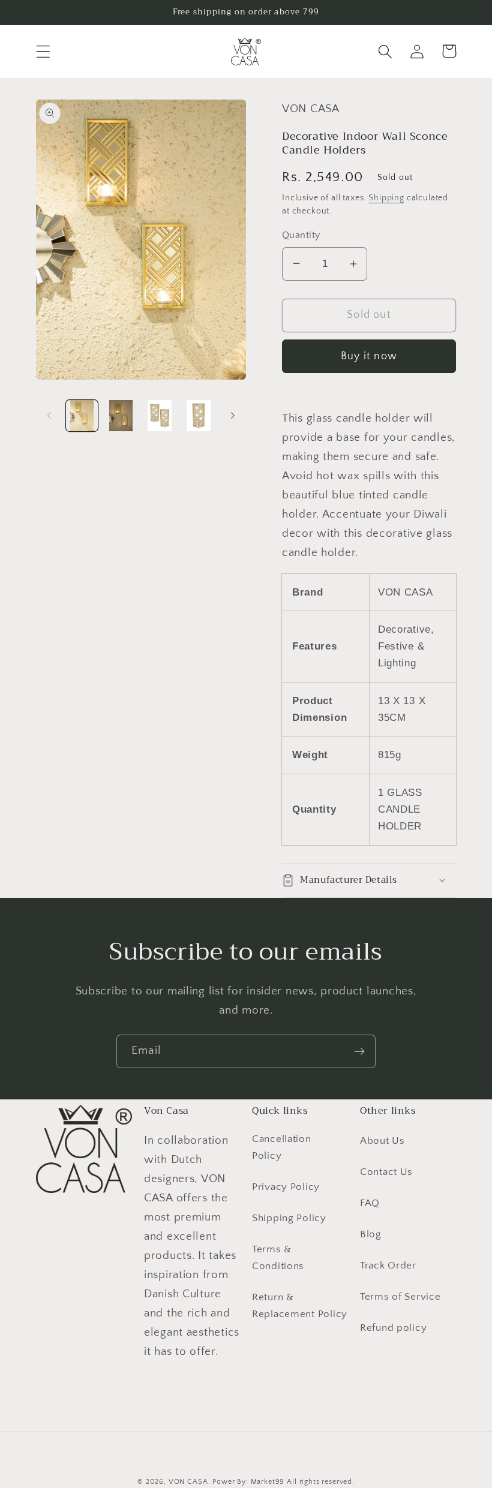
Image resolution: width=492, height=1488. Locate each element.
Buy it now (369, 356)
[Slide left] (49, 415)
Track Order (388, 1265)
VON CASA (188, 1482)
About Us (382, 1140)
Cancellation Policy (281, 1147)
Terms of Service (400, 1296)
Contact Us (386, 1172)
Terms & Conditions (278, 1257)
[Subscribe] (359, 1051)
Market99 (268, 1482)
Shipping (386, 198)
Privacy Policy (286, 1187)
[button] (43, 51)
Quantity (301, 235)
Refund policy (393, 1327)
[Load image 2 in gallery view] (121, 416)
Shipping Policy (289, 1218)
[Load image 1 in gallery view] (82, 416)
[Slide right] (233, 415)
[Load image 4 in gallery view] (199, 416)
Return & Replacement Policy (299, 1305)
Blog (371, 1234)
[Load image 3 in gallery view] (160, 416)
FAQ (370, 1203)
